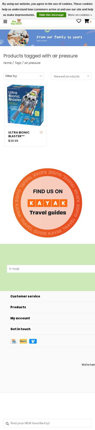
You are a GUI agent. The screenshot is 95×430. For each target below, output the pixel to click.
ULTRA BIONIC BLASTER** (19, 134)
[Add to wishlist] (41, 132)
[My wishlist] (79, 21)
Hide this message (51, 15)
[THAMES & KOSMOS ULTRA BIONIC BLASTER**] (25, 105)
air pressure (32, 63)
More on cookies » (80, 15)
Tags (18, 63)
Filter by (11, 76)
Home (7, 63)
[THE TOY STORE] (16, 21)
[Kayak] (47, 203)
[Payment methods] (15, 341)
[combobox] (47, 423)
